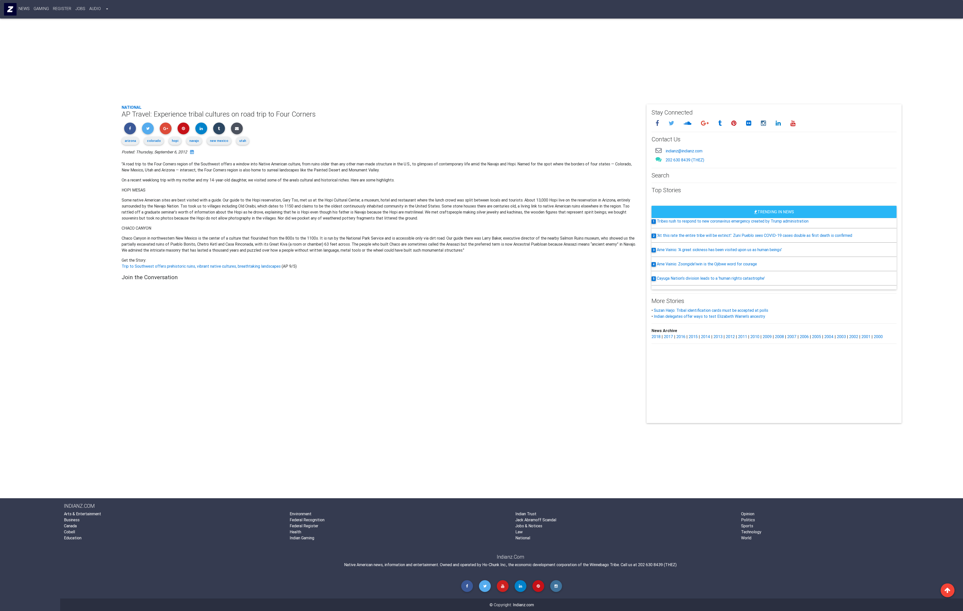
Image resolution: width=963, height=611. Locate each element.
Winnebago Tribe (604, 564)
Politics (748, 519)
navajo (194, 141)
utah (242, 141)
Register (62, 8)
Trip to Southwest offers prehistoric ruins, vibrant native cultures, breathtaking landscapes (202, 266)
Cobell (69, 531)
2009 (767, 336)
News (24, 8)
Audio (95, 8)
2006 (804, 336)
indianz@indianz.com (684, 150)
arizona (130, 141)
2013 (718, 336)
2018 (656, 336)
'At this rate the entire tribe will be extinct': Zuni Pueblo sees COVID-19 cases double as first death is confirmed (754, 235)
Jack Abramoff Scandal (535, 519)
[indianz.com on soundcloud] (688, 123)
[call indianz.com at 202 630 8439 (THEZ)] (659, 159)
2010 (754, 336)
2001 (865, 336)
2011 (742, 336)
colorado (154, 141)
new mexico (219, 141)
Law (519, 531)
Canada (70, 525)
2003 (841, 336)
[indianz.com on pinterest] (734, 123)
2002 (853, 336)
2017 (668, 336)
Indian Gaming (302, 537)
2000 (878, 336)
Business (71, 519)
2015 (693, 336)
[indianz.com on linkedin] (779, 123)
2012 (730, 336)
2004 (829, 336)
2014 (705, 336)
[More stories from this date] (192, 151)
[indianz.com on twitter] (672, 123)
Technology (751, 531)
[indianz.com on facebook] (658, 123)
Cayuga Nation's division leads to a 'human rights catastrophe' (711, 278)
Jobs (80, 8)
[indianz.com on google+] (705, 123)
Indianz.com (523, 604)
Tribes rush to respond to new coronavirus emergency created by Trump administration (733, 221)
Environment (300, 513)
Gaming (41, 8)
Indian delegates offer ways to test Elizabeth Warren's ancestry (709, 316)
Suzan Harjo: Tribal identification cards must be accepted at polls (711, 310)
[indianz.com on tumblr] (720, 123)
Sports (747, 525)
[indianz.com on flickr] (749, 123)
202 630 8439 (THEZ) (685, 159)
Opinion (747, 513)
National (131, 107)
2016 (680, 336)
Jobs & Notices (528, 525)
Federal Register (304, 525)
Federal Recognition (307, 519)
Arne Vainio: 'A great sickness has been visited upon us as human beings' (719, 249)
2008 (779, 336)
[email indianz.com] (659, 150)
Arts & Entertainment (82, 513)
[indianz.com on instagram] (764, 123)
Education (73, 537)
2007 (791, 336)
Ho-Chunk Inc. (494, 564)
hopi (175, 141)
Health (295, 531)
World (746, 537)
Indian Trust (525, 513)
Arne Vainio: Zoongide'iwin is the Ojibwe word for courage (707, 263)
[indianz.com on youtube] (793, 123)
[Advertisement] (272, 63)
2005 (816, 336)
